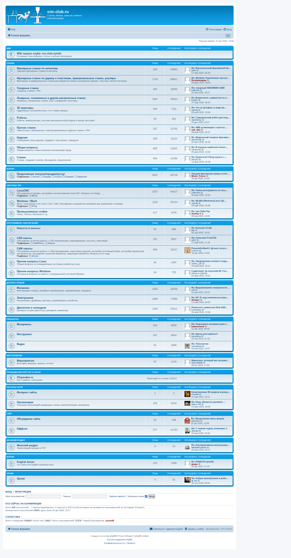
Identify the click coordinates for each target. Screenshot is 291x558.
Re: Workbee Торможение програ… (210, 78)
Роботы (22, 117)
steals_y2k (196, 263)
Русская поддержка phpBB (119, 539)
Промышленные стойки (32, 211)
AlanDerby (196, 120)
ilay (193, 230)
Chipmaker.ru (25, 377)
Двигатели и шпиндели (31, 307)
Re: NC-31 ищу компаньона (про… (210, 297)
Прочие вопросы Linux (31, 261)
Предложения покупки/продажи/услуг (41, 173)
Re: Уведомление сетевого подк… (210, 261)
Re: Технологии (199, 344)
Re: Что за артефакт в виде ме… (208, 107)
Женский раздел (16, 440)
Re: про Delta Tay (200, 211)
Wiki (9, 48)
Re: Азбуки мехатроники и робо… (209, 478)
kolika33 (195, 90)
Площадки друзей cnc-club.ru (24, 372)
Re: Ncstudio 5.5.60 (201, 228)
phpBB (113, 536)
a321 (193, 240)
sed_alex (196, 130)
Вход (9, 492)
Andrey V (196, 213)
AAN (193, 70)
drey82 (194, 159)
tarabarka (196, 336)
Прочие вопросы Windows (34, 271)
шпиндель (196, 346)
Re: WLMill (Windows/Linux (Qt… (208, 201)
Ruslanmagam (198, 80)
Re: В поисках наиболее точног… (209, 147)
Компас (51, 243)
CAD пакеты (24, 238)
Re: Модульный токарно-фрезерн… (211, 137)
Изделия (22, 137)
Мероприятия (14, 355)
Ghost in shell (197, 273)
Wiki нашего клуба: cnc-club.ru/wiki (39, 53)
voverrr (195, 250)
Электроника (25, 297)
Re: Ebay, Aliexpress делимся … (208, 402)
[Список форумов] (27, 15)
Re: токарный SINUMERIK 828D (208, 88)
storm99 (110, 520)
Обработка (13, 319)
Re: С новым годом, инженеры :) (209, 428)
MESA (34, 195)
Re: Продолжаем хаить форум (207, 418)
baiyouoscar (197, 326)
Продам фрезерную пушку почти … (210, 173)
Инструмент (24, 334)
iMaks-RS (196, 404)
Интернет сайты (27, 392)
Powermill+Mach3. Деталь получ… (209, 248)
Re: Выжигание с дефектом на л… (210, 98)
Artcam (34, 256)
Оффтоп (22, 428)
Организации (25, 402)
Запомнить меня (136, 496)
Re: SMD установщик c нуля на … (209, 127)
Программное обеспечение (22, 223)
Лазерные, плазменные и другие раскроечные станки (51, 98)
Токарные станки (28, 88)
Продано (69, 176)
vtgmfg (194, 110)
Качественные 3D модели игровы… (210, 392)
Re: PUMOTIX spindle (202, 461)
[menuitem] (11, 29)
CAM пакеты (24, 248)
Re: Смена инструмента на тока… (209, 190)
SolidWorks (38, 243)
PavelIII (195, 394)
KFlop (34, 206)
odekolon (195, 421)
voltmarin (195, 192)
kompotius (196, 310)
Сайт (9, 414)
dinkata (194, 431)
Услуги (58, 176)
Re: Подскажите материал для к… (209, 324)
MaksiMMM (197, 363)
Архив (10, 473)
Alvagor (195, 300)
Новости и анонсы (28, 228)
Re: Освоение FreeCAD (203, 238)
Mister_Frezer (198, 176)
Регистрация (23, 492)
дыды (194, 464)
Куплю (36, 176)
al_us (194, 480)
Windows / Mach (27, 201)
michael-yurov (198, 447)
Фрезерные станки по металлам (37, 68)
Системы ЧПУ (14, 185)
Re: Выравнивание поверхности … (210, 287)
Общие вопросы (27, 147)
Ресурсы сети (15, 387)
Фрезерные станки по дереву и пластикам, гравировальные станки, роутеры (66, 78)
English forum (25, 461)
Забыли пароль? (117, 496)
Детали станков (15, 283)
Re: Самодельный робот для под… (210, 117)
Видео (21, 344)
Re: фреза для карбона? (204, 334)
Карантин (82, 176)
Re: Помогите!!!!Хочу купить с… (208, 157)
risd (193, 290)
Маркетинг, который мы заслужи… (210, 360)
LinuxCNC (23, 190)
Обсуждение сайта (28, 418)
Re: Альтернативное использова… (210, 445)
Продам (47, 176)
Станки (10, 63)
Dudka (194, 100)
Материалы (24, 324)
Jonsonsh (196, 149)
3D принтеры (25, 107)
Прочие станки (26, 127)
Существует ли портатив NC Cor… (209, 271)
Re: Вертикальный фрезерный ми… (211, 68)
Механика (23, 287)
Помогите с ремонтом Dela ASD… (209, 307)
